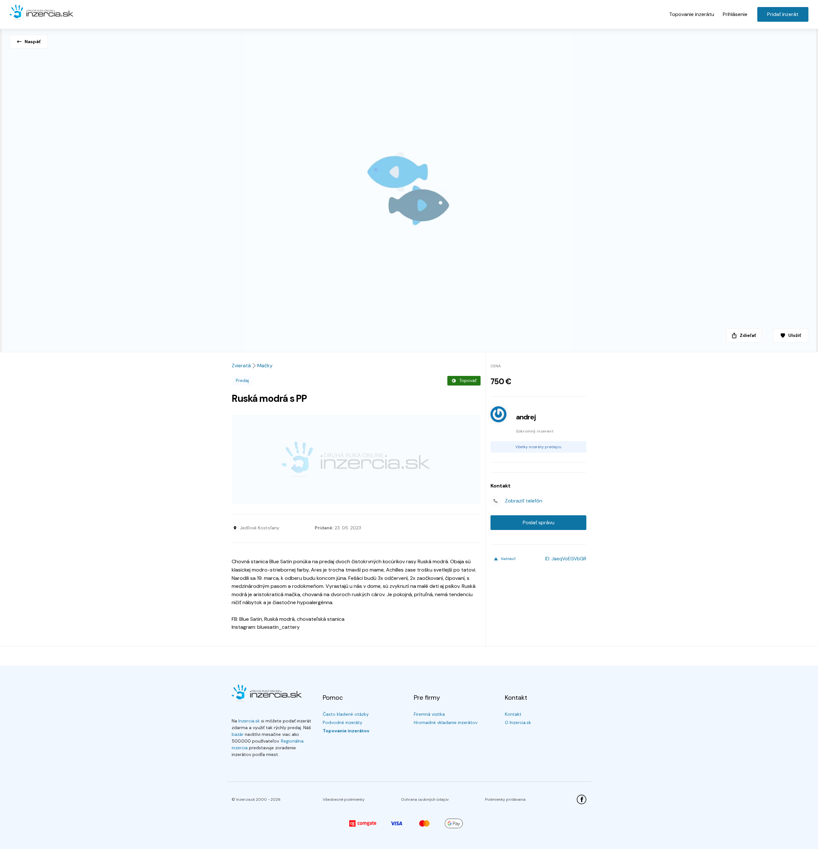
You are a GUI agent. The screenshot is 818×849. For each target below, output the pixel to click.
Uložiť (794, 335)
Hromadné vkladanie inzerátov (445, 722)
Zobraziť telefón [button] (523, 500)
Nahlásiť (508, 558)
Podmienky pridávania (505, 799)
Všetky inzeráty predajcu (538, 446)
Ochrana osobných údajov (425, 799)
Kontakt (513, 714)
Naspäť (33, 41)
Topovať (467, 380)
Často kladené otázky (346, 714)
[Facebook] (581, 799)
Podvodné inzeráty (342, 722)
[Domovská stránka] (41, 13)
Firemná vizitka (429, 714)
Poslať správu (538, 522)
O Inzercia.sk (518, 722)
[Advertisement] (356, 459)
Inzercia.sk (249, 721)
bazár (237, 734)
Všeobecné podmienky (344, 799)
